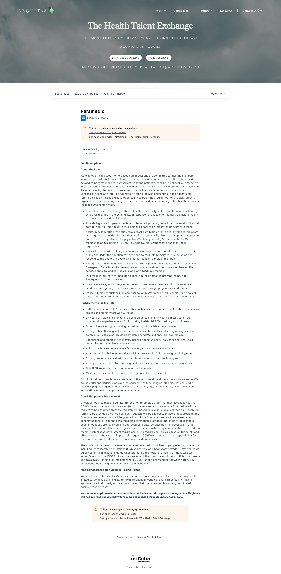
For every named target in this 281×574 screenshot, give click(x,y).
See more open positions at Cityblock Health (140, 537)
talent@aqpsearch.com (175, 67)
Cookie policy (148, 567)
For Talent (158, 57)
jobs (62, 93)
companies (86, 93)
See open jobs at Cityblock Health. (107, 132)
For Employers (125, 57)
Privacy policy (133, 567)
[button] (160, 10)
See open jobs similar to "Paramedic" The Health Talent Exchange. (124, 136)
